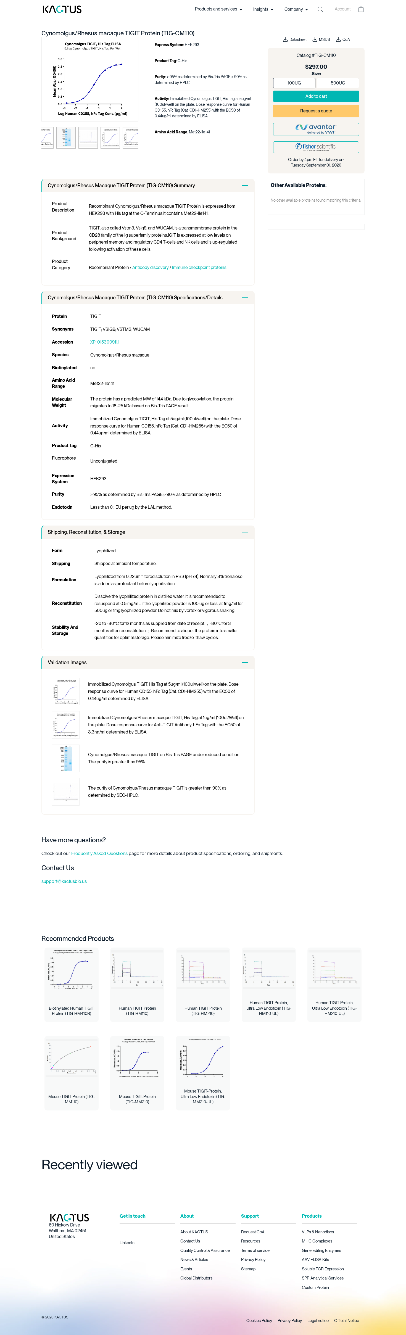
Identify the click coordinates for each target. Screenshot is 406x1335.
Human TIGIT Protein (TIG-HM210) (203, 1011)
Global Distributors (196, 1278)
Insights (261, 9)
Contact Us (190, 1241)
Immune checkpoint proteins (199, 267)
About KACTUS (194, 1232)
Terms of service (255, 1250)
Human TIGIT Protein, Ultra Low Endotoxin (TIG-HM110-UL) (268, 1008)
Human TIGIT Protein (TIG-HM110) (137, 1011)
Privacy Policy (253, 1259)
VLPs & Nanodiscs (318, 1232)
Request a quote (316, 111)
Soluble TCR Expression (323, 1269)
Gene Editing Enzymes (321, 1250)
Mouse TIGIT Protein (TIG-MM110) (71, 1099)
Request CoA (253, 1232)
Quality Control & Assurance (205, 1250)
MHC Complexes (317, 1241)
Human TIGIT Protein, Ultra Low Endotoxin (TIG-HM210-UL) (334, 1008)
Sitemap (248, 1269)
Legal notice (318, 1320)
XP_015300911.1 (104, 342)
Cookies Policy (259, 1320)
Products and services (216, 9)
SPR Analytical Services (323, 1278)
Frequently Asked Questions (99, 853)
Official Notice (346, 1320)
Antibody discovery (150, 267)
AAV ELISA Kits (315, 1259)
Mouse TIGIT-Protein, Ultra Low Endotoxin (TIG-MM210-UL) (203, 1096)
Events (186, 1269)
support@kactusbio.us (64, 881)
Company (294, 9)
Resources (250, 1241)
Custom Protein (315, 1287)
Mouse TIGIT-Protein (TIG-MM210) (137, 1099)
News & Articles (194, 1259)
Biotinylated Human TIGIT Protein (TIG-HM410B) (71, 1011)
